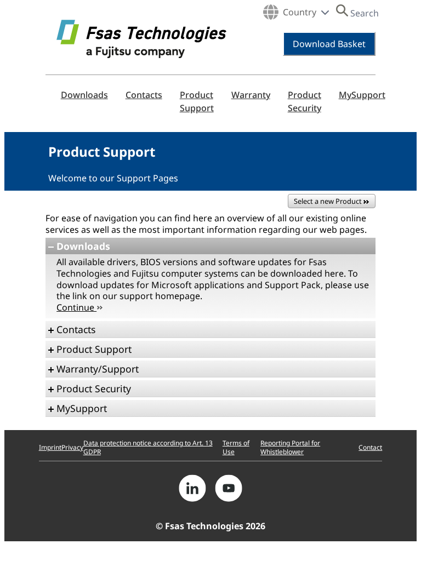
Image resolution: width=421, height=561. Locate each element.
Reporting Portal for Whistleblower (290, 447)
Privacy (72, 447)
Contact (370, 447)
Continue (76, 307)
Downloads (84, 95)
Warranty (250, 95)
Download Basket (329, 44)
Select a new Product (328, 201)
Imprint (50, 447)
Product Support (197, 101)
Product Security (304, 101)
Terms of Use (236, 447)
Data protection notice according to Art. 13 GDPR (148, 447)
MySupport (362, 95)
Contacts (144, 95)
